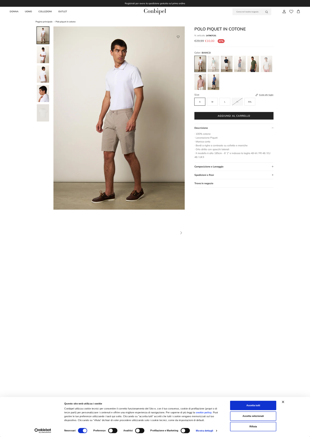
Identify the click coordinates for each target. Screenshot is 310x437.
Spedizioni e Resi (204, 174)
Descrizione (201, 127)
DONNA (14, 11)
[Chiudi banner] (283, 402)
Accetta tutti (253, 405)
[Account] (283, 12)
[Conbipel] (155, 11)
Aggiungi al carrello (234, 115)
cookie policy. (203, 412)
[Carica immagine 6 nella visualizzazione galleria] (119, 231)
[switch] (112, 430)
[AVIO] (213, 82)
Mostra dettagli (204, 430)
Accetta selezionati (253, 416)
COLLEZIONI (45, 11)
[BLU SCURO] (226, 64)
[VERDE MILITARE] (253, 64)
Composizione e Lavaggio (208, 166)
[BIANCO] (200, 64)
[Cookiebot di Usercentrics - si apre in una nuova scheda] (43, 430)
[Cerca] (266, 11)
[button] (178, 37)
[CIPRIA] (200, 82)
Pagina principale (44, 21)
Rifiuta (253, 426)
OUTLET (62, 11)
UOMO (28, 11)
